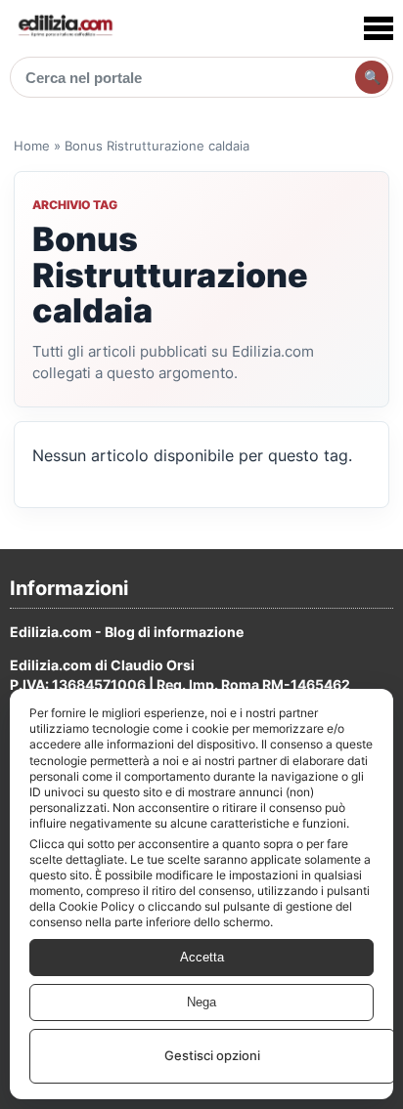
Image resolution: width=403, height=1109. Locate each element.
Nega (201, 1002)
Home (32, 145)
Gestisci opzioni (212, 1055)
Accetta (202, 957)
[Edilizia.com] (64, 28)
